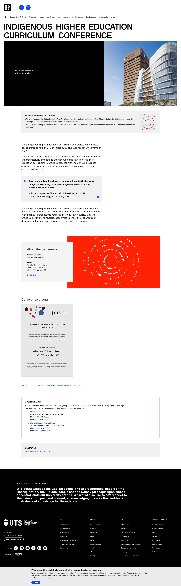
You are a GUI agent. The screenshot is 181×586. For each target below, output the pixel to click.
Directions (31, 275)
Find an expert (95, 525)
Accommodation (65, 552)
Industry (93, 528)
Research (93, 532)
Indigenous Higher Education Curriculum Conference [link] (95, 17)
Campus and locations (128, 548)
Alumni (92, 552)
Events (92, 540)
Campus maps (64, 548)
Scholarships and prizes (68, 540)
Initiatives (124, 540)
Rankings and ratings (128, 552)
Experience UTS (95, 544)
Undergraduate (65, 528)
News (92, 536)
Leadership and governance (130, 556)
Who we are (125, 525)
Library (154, 532)
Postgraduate (64, 532)
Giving (92, 556)
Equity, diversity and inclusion (131, 544)
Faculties (124, 528)
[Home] (6, 17)
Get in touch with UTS (13, 539)
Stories (92, 548)
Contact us (155, 552)
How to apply (64, 536)
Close (36, 582)
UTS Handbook (156, 548)
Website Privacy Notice (43, 578)
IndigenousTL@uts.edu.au (40, 452)
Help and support (157, 528)
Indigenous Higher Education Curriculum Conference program (46, 386)
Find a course (64, 525)
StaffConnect (156, 540)
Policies (154, 536)
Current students (157, 525)
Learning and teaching (128, 532)
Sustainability (125, 536)
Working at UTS (157, 544)
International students (67, 544)
